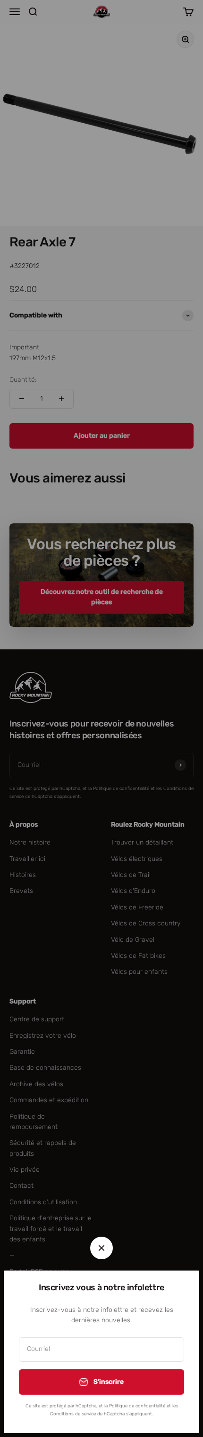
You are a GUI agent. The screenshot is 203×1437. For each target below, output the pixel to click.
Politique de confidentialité (137, 1406)
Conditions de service (73, 1414)
